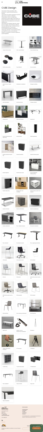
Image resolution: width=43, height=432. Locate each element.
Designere (24, 413)
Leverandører (24, 412)
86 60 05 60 (5, 414)
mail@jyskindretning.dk (5, 415)
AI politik (23, 411)
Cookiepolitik (24, 410)
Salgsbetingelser (25, 409)
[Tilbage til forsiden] (21, 2)
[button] (2, 2)
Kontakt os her (36, 428)
